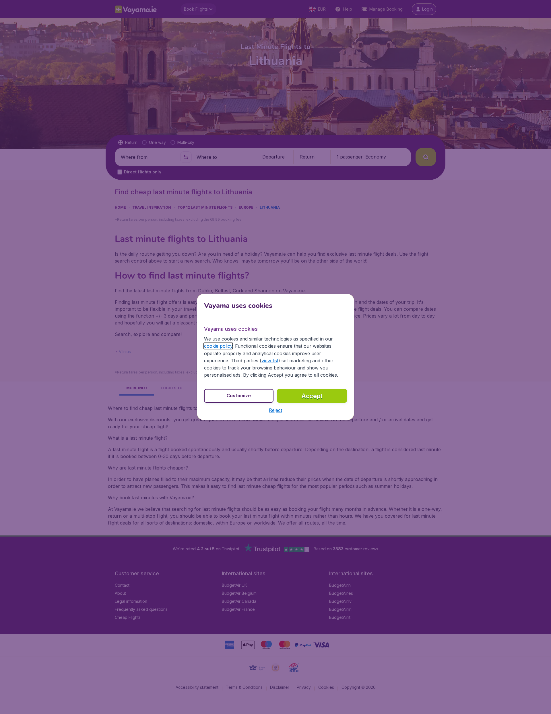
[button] (275, 410)
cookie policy (218, 346)
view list (269, 360)
